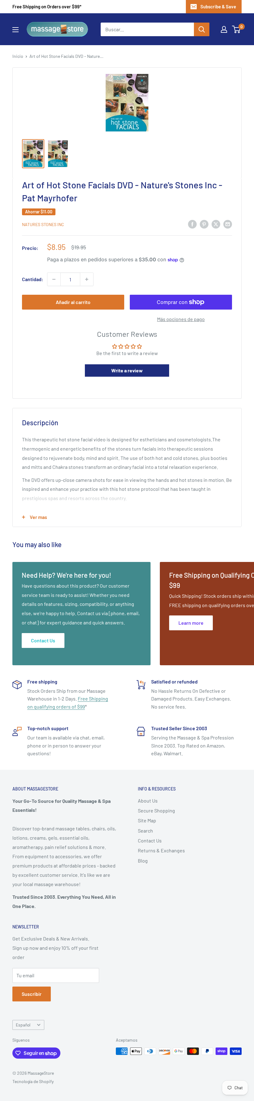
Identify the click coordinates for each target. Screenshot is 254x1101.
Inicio (17, 56)
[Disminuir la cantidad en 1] (53, 279)
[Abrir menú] (15, 29)
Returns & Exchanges (161, 850)
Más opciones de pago (181, 319)
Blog (143, 860)
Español (23, 1024)
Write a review (127, 370)
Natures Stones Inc (43, 224)
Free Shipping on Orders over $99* (46, 6)
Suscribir (32, 994)
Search (145, 830)
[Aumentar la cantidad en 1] (86, 279)
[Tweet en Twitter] (216, 224)
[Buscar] (201, 29)
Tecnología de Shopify (33, 1081)
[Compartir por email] (227, 224)
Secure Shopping (156, 810)
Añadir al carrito (73, 302)
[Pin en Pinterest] (204, 224)
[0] (236, 29)
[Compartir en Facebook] (192, 224)
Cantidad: (32, 279)
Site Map (147, 820)
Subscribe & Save (218, 6)
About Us (148, 800)
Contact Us (150, 840)
